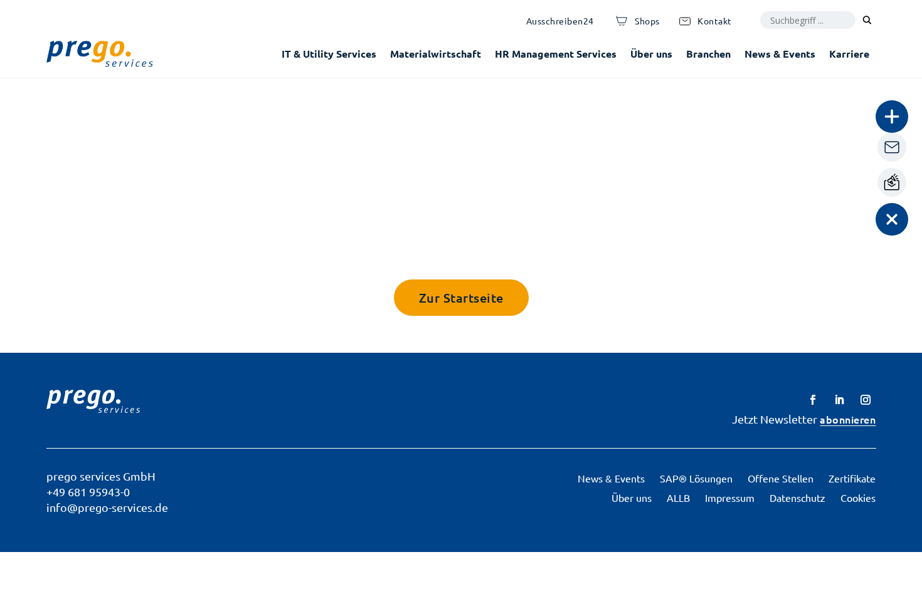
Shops (647, 20)
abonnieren (848, 419)
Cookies (858, 497)
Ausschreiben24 (560, 20)
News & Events (779, 53)
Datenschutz (797, 497)
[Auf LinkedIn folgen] (839, 400)
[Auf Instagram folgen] (866, 400)
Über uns (651, 53)
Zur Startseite (461, 297)
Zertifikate (852, 478)
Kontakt (714, 20)
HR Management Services (556, 53)
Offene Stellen (780, 478)
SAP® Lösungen (696, 478)
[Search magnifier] (867, 20)
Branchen (708, 53)
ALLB (678, 497)
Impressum (730, 497)
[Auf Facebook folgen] (813, 400)
